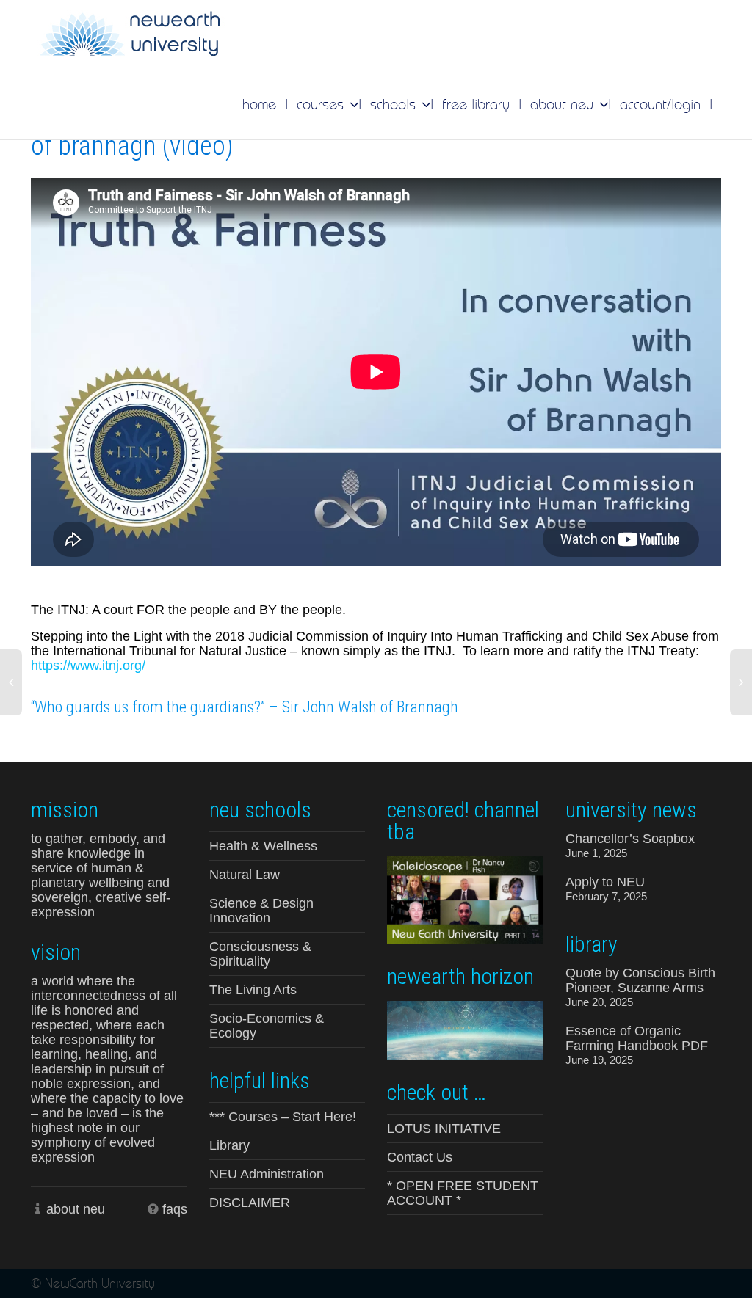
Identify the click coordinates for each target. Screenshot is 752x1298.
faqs (174, 1209)
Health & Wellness (263, 846)
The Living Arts (253, 989)
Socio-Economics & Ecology (266, 1025)
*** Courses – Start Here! (282, 1116)
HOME (259, 104)
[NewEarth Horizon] (465, 1029)
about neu (75, 1209)
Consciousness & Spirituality (260, 954)
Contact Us (419, 1157)
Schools (395, 104)
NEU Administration (266, 1174)
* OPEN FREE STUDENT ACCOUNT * (462, 1193)
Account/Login (660, 104)
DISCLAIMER (249, 1202)
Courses (322, 104)
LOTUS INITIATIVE (444, 1128)
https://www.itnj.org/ (88, 665)
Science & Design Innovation (261, 910)
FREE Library (476, 104)
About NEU (564, 104)
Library (229, 1145)
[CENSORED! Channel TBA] (465, 898)
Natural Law (244, 874)
